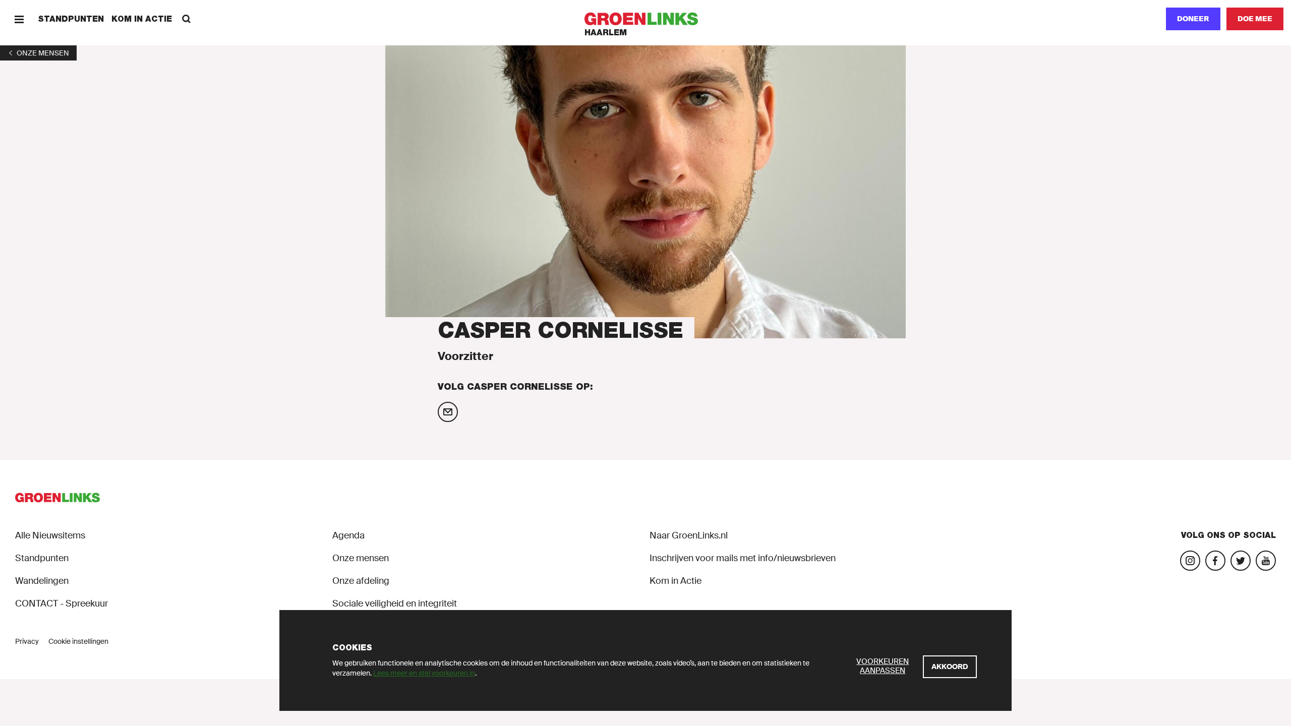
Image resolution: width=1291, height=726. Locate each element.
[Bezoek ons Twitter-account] (1240, 561)
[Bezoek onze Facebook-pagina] (1215, 561)
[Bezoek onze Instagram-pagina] (1190, 561)
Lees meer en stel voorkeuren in (424, 673)
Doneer (1193, 18)
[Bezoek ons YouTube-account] (1266, 561)
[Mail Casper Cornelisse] (448, 412)
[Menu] (19, 19)
